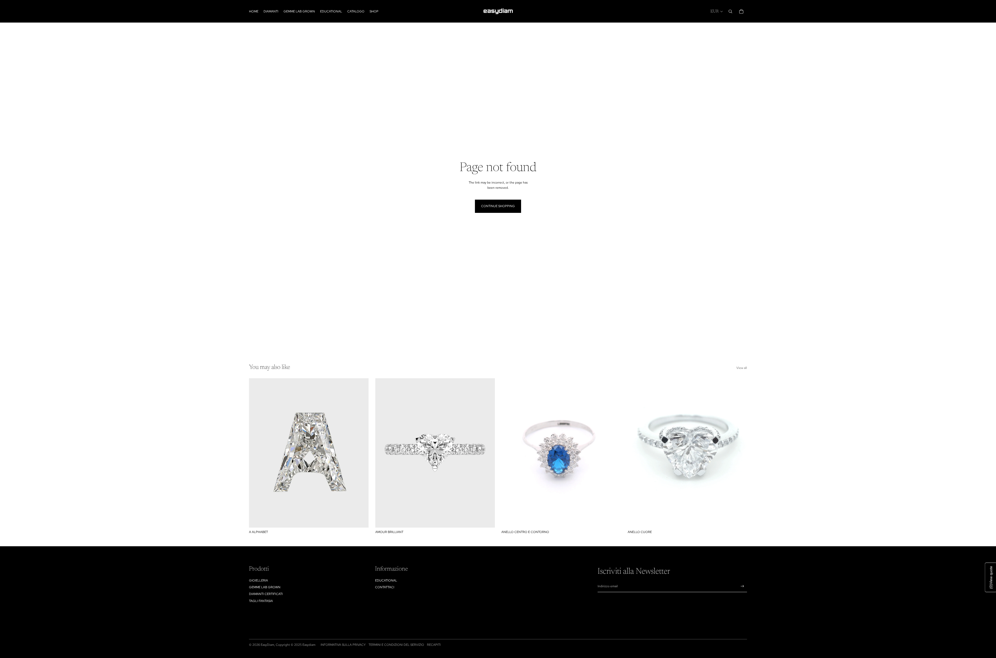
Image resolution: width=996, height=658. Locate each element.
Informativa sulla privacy (343, 645)
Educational (386, 580)
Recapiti (434, 645)
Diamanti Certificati (266, 594)
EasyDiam (267, 645)
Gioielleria (258, 580)
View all (741, 368)
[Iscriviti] (742, 586)
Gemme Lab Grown (264, 587)
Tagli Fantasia (261, 601)
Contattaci (384, 587)
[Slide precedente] (383, 453)
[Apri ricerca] (730, 11)
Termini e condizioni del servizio (396, 645)
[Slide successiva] (487, 453)
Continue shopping (498, 206)
